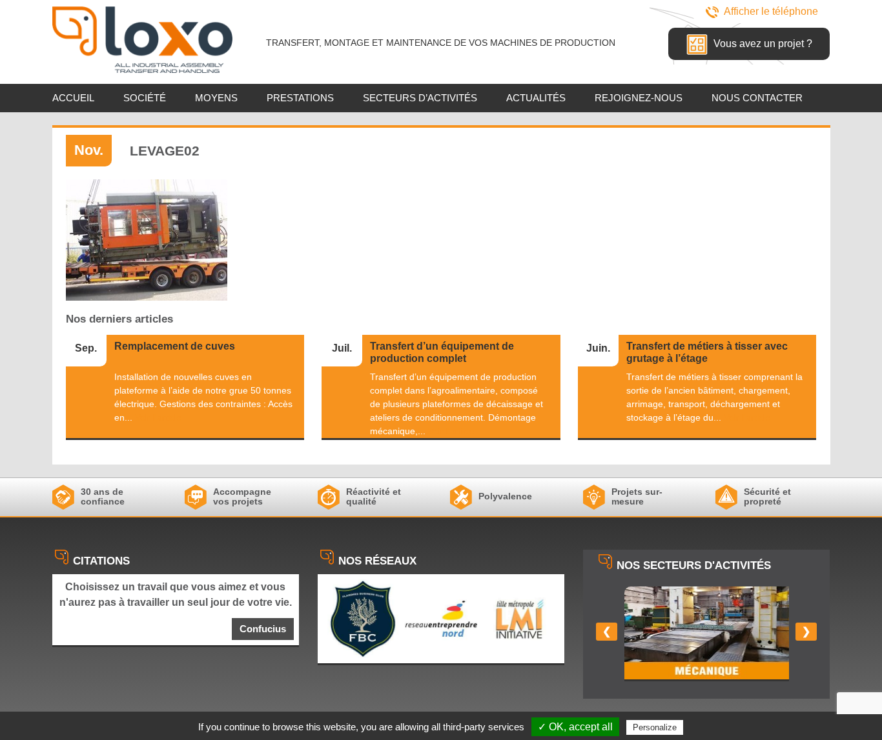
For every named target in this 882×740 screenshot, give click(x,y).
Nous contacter (757, 97)
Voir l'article (158, 417)
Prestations (300, 97)
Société (144, 97)
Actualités (536, 97)
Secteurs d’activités (420, 97)
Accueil (73, 97)
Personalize (655, 727)
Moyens (216, 97)
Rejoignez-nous (638, 97)
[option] (706, 633)
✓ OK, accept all (575, 726)
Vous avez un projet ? (761, 43)
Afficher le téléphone (771, 11)
